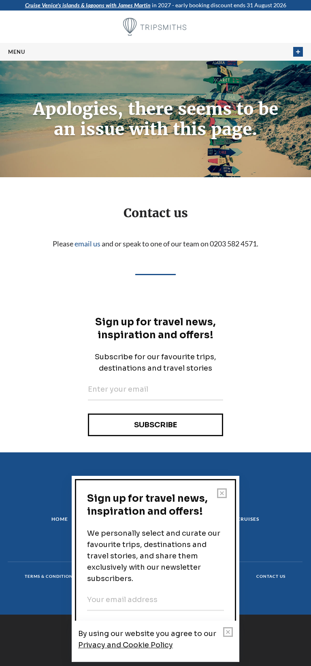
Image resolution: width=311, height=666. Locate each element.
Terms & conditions (50, 576)
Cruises (248, 519)
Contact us (270, 576)
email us (87, 243)
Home (59, 519)
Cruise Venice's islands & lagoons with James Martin (88, 5)
